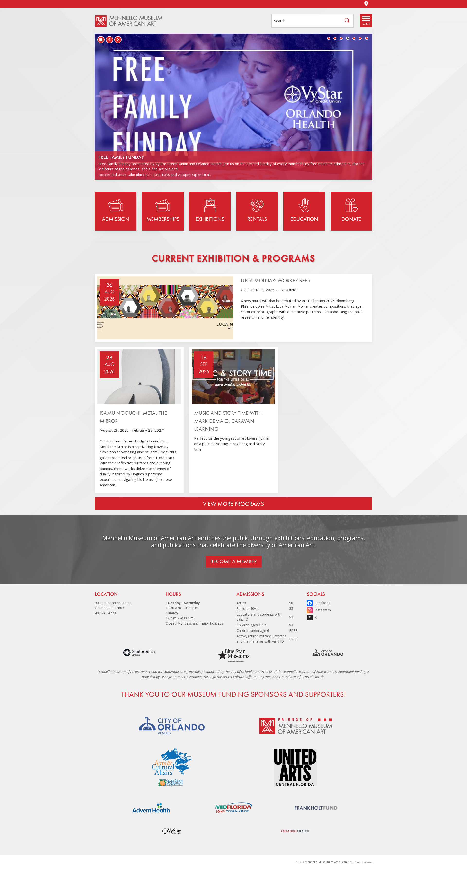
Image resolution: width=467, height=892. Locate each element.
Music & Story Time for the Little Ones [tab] (341, 38)
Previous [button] (109, 39)
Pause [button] (101, 39)
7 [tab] (366, 38)
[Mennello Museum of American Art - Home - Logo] (131, 21)
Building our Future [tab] (354, 38)
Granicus (369, 862)
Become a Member (233, 561)
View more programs (233, 503)
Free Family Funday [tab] (347, 38)
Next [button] (118, 39)
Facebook (322, 602)
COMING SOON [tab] (328, 38)
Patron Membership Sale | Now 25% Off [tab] (360, 38)
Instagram (323, 610)
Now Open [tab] (335, 38)
